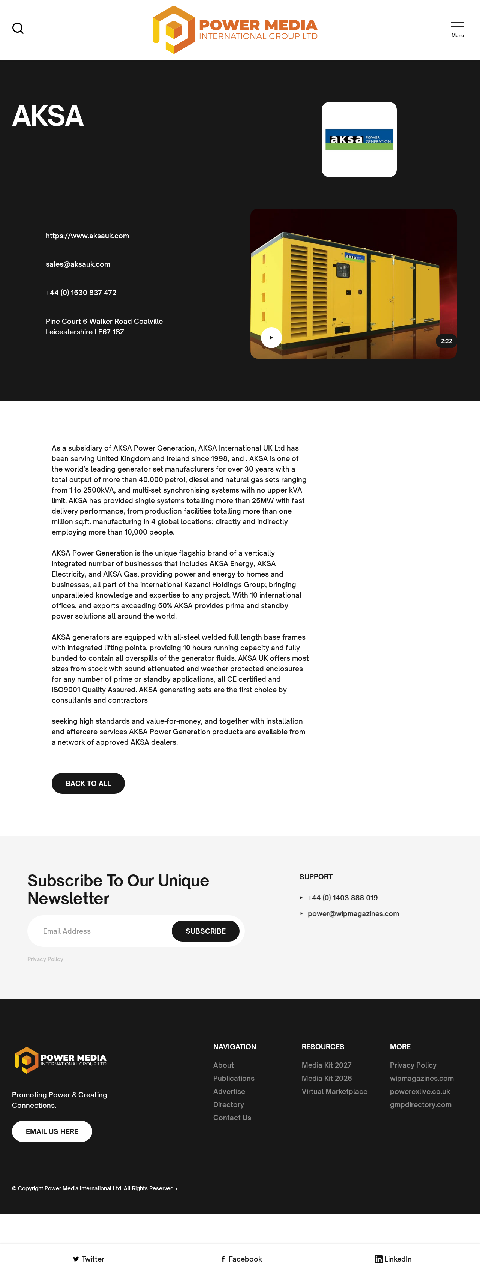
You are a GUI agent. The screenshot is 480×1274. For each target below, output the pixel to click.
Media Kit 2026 (327, 1078)
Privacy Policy (45, 959)
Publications (234, 1078)
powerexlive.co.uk (420, 1091)
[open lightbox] (271, 337)
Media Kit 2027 (327, 1065)
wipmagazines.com (422, 1078)
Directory (228, 1104)
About (223, 1065)
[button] (457, 28)
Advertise (229, 1091)
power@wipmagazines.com (353, 913)
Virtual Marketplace (335, 1091)
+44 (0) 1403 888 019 (343, 898)
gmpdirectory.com (421, 1104)
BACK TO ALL (88, 783)
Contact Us (232, 1117)
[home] (235, 30)
